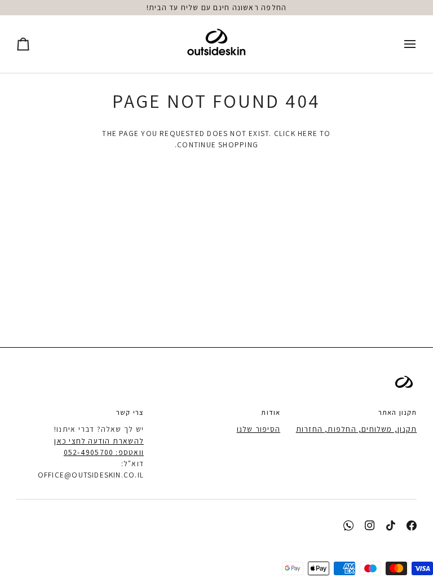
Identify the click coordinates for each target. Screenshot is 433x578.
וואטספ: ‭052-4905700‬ (104, 452)
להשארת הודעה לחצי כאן (99, 441)
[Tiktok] (390, 525)
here (307, 133)
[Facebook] (412, 525)
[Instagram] (370, 525)
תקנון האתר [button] (397, 412)
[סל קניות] (33, 44)
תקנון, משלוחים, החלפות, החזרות (356, 429)
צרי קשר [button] (130, 412)
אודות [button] (270, 412)
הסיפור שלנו (258, 429)
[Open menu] (400, 44)
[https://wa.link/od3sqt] (348, 525)
